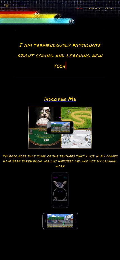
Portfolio (94, 8)
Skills (109, 8)
